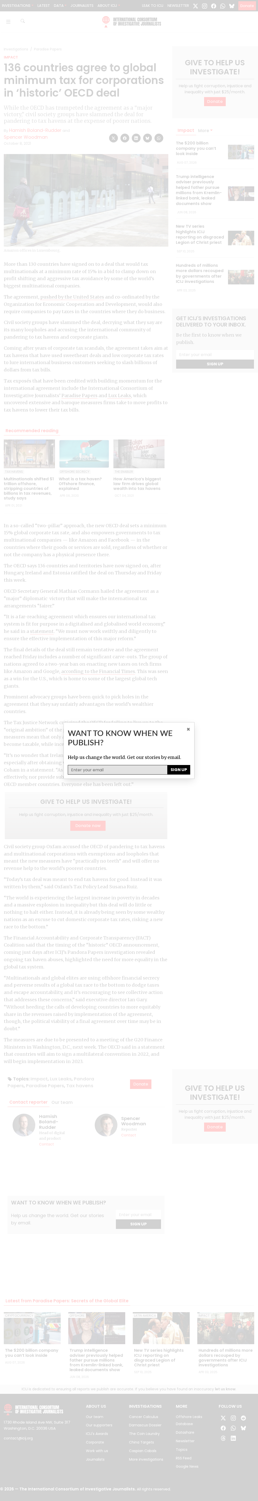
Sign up (179, 770)
